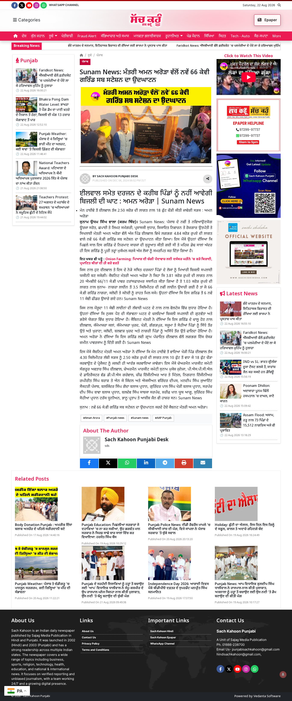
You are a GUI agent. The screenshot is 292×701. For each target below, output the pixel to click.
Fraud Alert (86, 36)
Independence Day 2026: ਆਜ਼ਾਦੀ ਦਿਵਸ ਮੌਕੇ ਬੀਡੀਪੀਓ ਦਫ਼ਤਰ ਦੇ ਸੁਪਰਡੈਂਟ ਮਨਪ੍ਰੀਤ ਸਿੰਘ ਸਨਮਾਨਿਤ (178, 588)
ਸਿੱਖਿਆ (209, 36)
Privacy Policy (90, 643)
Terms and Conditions (95, 649)
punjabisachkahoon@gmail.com (256, 649)
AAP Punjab (164, 418)
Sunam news (141, 418)
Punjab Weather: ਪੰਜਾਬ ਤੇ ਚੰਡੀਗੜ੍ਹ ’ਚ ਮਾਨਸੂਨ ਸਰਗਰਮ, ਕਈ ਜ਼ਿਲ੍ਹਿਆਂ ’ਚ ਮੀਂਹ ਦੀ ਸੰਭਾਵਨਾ (42, 588)
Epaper (270, 20)
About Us (88, 631)
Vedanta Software (267, 696)
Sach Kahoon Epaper (163, 637)
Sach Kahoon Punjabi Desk (136, 440)
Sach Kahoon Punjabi (36, 696)
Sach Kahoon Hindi (161, 631)
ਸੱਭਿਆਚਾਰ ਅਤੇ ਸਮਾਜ (115, 36)
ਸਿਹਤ (222, 36)
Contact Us (89, 637)
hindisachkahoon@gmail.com (239, 654)
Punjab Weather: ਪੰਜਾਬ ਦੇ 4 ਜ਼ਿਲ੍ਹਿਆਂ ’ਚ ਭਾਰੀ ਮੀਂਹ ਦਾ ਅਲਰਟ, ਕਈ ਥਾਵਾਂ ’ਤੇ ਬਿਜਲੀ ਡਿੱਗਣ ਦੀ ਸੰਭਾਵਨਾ (41, 142)
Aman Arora (92, 418)
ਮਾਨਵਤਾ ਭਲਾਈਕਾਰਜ (147, 36)
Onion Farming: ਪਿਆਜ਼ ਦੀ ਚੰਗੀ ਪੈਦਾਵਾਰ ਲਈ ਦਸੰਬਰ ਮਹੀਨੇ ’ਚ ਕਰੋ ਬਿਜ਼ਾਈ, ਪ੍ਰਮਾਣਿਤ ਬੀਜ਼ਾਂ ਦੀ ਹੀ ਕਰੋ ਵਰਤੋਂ (146, 261)
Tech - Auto (240, 36)
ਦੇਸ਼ (24, 36)
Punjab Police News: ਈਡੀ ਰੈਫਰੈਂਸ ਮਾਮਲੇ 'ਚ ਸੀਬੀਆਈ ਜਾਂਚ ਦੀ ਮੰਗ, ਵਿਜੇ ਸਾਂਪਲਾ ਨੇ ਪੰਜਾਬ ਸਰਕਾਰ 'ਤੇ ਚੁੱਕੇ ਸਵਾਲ (179, 529)
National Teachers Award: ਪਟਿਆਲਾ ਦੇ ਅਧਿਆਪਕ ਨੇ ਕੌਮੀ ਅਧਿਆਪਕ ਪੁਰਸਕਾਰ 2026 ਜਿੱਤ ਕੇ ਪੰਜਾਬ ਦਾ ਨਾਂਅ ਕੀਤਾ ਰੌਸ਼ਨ (42, 173)
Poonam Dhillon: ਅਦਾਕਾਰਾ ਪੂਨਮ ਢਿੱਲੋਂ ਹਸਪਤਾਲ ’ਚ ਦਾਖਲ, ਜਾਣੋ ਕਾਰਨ (247, 394)
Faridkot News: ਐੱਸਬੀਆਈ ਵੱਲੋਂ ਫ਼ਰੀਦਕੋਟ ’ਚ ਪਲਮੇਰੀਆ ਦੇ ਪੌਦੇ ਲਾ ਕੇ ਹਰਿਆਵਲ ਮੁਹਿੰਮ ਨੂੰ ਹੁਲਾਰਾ (197, 46)
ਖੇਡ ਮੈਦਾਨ (193, 36)
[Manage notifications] (283, 674)
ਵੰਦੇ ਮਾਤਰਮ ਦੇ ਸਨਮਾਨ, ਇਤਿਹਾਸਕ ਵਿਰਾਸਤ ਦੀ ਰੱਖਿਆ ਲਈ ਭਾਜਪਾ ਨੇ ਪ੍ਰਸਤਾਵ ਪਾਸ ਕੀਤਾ (81, 46)
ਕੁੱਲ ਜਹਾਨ (37, 36)
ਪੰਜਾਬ (99, 55)
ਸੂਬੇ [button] (51, 36)
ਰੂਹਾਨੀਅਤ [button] (172, 36)
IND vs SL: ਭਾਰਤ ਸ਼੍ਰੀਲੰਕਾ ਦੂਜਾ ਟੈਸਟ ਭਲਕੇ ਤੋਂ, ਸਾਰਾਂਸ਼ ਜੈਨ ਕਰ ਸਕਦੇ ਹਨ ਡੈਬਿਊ (260, 367)
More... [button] (278, 36)
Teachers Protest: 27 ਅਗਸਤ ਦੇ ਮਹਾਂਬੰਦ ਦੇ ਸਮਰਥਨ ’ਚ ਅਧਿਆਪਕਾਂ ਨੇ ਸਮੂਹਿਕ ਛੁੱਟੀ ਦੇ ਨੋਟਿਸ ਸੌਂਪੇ (42, 205)
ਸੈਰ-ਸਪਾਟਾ (261, 36)
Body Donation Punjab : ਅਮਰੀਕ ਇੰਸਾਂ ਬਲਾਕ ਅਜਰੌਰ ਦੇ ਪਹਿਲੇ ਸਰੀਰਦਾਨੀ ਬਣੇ (43, 527)
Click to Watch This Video (248, 56)
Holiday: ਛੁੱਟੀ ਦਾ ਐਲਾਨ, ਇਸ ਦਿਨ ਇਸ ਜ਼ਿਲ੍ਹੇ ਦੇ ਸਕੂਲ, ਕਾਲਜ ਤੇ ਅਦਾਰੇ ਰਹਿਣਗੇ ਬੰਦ (244, 527)
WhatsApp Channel (64, 5)
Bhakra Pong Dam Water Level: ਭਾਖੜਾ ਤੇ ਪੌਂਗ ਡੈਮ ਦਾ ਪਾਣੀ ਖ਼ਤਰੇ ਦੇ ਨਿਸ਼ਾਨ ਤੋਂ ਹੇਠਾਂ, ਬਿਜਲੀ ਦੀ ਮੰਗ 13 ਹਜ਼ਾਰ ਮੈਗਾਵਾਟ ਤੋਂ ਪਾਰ (43, 110)
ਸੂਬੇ (90, 55)
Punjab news (116, 418)
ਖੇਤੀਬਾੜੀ (67, 36)
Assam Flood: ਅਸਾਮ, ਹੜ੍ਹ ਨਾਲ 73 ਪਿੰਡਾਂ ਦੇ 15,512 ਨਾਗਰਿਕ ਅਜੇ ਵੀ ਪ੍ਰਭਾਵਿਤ (247, 423)
